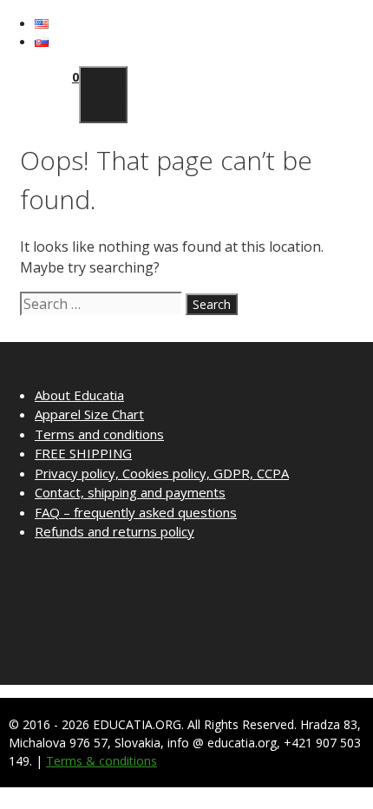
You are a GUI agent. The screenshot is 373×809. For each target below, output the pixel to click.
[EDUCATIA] (46, 113)
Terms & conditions (101, 761)
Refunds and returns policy (114, 531)
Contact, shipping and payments (130, 492)
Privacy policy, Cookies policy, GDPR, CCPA (162, 473)
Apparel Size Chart (89, 414)
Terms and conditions (99, 434)
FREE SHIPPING (83, 453)
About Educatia (79, 395)
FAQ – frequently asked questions (136, 512)
